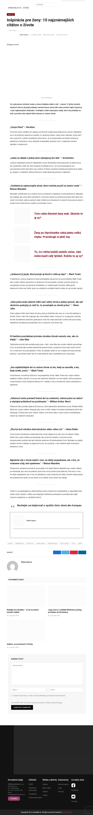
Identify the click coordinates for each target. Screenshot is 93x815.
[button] (46, 1)
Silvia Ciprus (24, 35)
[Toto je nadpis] (73, 785)
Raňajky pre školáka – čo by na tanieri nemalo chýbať (23, 611)
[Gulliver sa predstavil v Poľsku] (26, 630)
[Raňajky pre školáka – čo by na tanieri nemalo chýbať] (26, 596)
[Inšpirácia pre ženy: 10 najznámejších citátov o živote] (46, 69)
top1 (73, 543)
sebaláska (40, 543)
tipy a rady (64, 543)
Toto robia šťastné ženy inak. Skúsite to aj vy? (58, 215)
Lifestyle (11, 14)
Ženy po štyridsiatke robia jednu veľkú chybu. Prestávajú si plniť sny (57, 234)
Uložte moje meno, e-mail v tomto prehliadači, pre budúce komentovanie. (40, 696)
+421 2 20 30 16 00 (16, 790)
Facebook (74, 790)
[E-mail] (14, 533)
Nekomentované (48, 35)
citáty (10, 543)
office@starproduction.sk (16, 794)
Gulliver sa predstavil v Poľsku (20, 644)
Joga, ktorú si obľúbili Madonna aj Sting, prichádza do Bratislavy (65, 611)
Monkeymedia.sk (67, 812)
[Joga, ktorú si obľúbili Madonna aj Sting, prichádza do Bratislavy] (67, 596)
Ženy (80, 543)
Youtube (74, 801)
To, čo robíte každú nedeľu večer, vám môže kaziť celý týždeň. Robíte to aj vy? (58, 254)
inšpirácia (19, 543)
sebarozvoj (53, 543)
